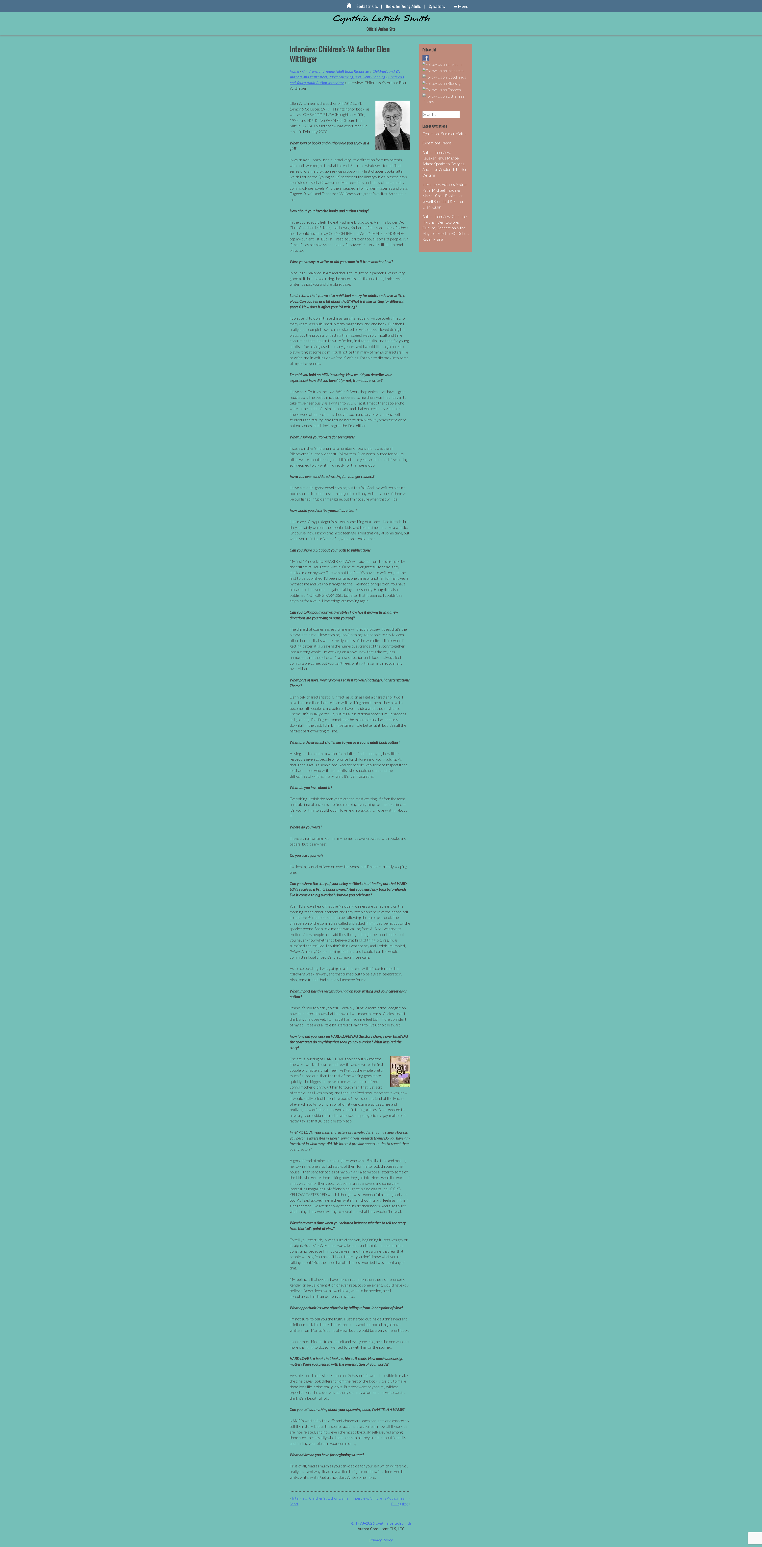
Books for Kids (367, 6)
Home (294, 71)
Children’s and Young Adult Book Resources (335, 71)
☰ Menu (461, 6)
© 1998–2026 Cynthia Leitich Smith (381, 1523)
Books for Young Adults (403, 6)
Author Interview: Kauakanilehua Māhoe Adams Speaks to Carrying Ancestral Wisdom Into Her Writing (444, 163)
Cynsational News (436, 143)
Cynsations (437, 6)
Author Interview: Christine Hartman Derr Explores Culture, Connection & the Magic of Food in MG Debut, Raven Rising (445, 227)
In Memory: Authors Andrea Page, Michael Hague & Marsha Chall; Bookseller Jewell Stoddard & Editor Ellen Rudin (444, 195)
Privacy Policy (381, 1540)
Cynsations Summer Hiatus (444, 133)
